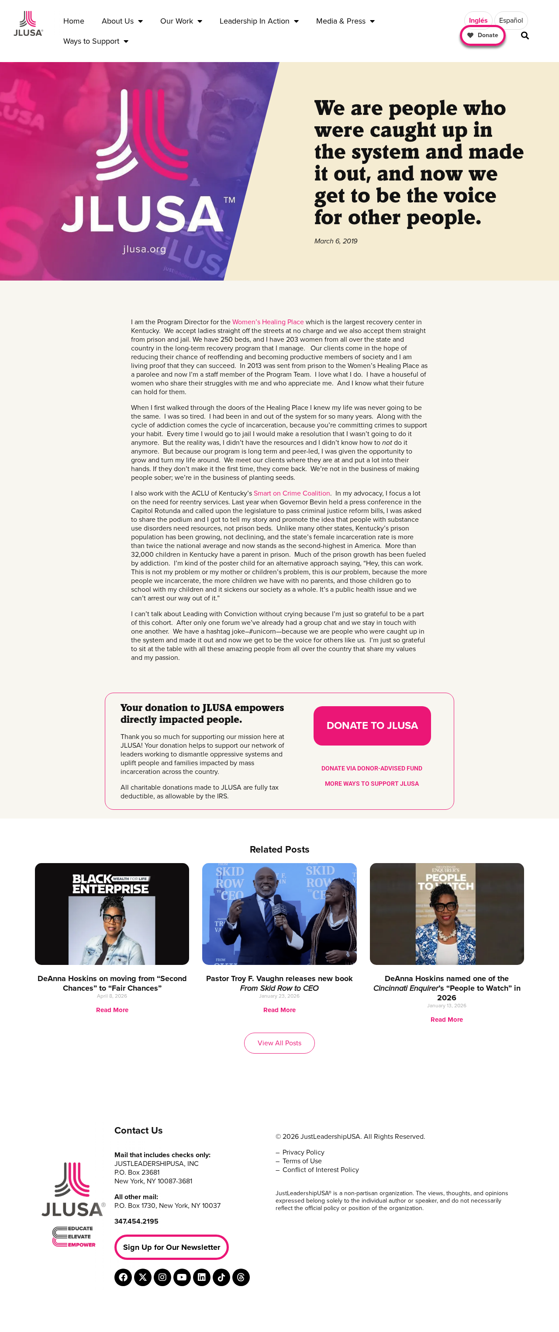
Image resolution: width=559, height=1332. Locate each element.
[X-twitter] (143, 1277)
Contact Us (138, 1130)
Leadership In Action (255, 21)
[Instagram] (162, 1277)
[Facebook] (123, 1277)
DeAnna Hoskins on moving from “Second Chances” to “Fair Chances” (112, 983)
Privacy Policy (303, 1152)
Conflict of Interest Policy (321, 1170)
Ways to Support (91, 41)
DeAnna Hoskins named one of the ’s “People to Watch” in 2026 (447, 988)
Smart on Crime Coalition (292, 493)
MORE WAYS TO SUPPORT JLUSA (372, 783)
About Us (118, 21)
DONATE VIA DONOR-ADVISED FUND (371, 768)
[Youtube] (182, 1277)
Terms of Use (302, 1161)
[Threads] (241, 1277)
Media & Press (341, 21)
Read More (112, 1010)
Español (511, 20)
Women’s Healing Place (268, 322)
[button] (525, 35)
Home (73, 21)
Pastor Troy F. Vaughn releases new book (279, 983)
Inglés (478, 20)
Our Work (176, 21)
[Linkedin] (201, 1277)
